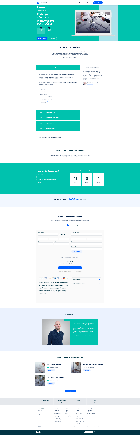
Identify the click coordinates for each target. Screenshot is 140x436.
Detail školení (51, 370)
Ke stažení (79, 423)
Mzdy (67, 413)
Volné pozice (88, 432)
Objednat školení (42, 38)
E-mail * (39, 241)
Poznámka (73, 241)
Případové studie (58, 413)
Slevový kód (73, 246)
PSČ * (88, 237)
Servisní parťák (80, 418)
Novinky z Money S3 (70, 416)
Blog (66, 408)
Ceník (56, 411)
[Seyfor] (39, 432)
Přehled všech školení (70, 391)
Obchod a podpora (91, 410)
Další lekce (43, 102)
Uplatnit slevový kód (77, 251)
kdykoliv (49, 30)
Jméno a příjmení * (41, 232)
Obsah (76, 2)
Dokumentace (79, 415)
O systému (56, 408)
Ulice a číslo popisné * (75, 232)
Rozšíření (57, 416)
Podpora (78, 408)
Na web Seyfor (98, 432)
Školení (78, 410)
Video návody (79, 413)
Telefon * (55, 241)
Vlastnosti (57, 410)
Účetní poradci (91, 411)
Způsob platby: (70, 261)
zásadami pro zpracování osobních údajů (75, 271)
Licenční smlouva (99, 426)
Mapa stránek (66, 426)
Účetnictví (68, 411)
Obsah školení (53, 38)
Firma (39, 237)
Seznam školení (42, 7)
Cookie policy (80, 426)
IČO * (49, 237)
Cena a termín (82, 2)
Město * (72, 237)
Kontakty (89, 408)
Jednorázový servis (80, 416)
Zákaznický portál (80, 421)
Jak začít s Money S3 (59, 415)
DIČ (59, 237)
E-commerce (68, 415)
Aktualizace (79, 420)
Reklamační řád (85, 426)
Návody (78, 411)
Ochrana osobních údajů (73, 426)
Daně (67, 410)
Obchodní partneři (91, 413)
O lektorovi (89, 2)
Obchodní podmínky (92, 426)
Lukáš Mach (90, 84)
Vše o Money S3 (58, 421)
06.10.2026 (41, 30)
